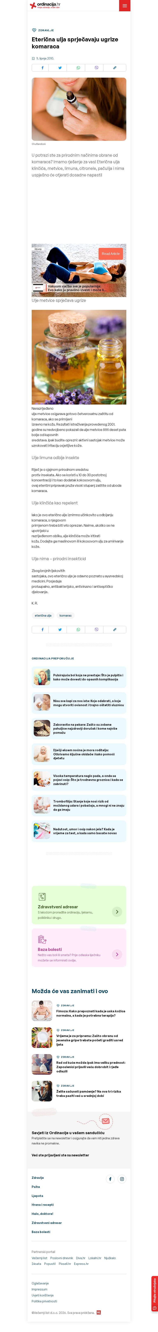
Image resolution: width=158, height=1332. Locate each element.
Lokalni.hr (94, 1258)
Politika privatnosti (44, 1301)
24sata (36, 1264)
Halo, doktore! (42, 1213)
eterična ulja (43, 615)
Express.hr (81, 1264)
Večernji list (39, 1258)
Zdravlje (38, 1177)
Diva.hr (80, 1258)
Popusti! (50, 1264)
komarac (66, 615)
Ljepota (37, 1196)
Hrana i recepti (43, 1204)
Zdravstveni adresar (47, 1223)
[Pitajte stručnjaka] (154, 1293)
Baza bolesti (41, 1232)
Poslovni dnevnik (61, 1258)
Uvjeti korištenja (42, 1295)
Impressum (39, 1289)
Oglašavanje (40, 1283)
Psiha (36, 1187)
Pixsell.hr (65, 1264)
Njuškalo (110, 1258)
